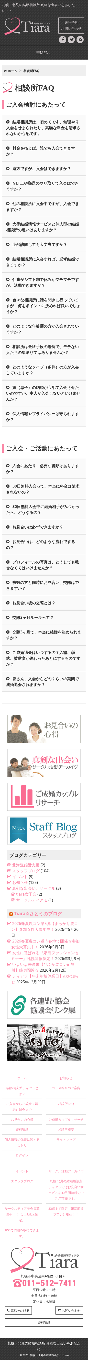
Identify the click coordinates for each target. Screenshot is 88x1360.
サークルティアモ (31, 900)
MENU (46, 52)
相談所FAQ (66, 1104)
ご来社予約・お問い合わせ (71, 25)
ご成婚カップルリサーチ (66, 1119)
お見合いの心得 (22, 1119)
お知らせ (20, 882)
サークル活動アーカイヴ (66, 1171)
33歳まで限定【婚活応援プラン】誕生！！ (66, 1211)
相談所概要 (66, 1129)
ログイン (22, 1155)
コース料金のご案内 (66, 1088)
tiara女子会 (26, 894)
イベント (20, 876)
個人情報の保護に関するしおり (22, 1142)
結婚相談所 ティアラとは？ (22, 1091)
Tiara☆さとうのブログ (38, 913)
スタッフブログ (26, 870)
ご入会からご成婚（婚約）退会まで (22, 1107)
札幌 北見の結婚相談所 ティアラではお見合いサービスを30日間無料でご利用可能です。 (66, 1190)
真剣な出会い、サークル (33, 888)
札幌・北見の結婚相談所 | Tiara (49, 1355)
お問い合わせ (71, 1310)
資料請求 (22, 1129)
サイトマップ (66, 1139)
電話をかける (20, 1310)
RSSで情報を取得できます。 (22, 1233)
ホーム (22, 1078)
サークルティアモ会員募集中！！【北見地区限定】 (22, 1214)
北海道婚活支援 (26, 865)
